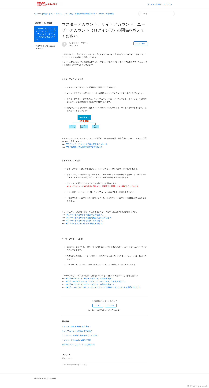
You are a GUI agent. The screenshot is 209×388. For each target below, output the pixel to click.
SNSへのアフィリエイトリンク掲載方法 (78, 344)
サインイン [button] (168, 4)
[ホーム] (49, 5)
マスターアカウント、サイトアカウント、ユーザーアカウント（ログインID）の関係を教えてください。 (46, 34)
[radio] (97, 305)
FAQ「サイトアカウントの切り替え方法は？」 (85, 223)
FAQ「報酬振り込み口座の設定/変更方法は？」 (85, 147)
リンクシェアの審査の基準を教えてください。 (81, 335)
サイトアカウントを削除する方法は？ (77, 331)
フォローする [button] (140, 43)
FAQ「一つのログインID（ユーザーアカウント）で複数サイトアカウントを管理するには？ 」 (104, 287)
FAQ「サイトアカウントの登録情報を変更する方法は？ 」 (89, 218)
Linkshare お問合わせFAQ (43, 14)
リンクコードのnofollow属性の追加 (76, 340)
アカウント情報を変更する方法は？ (46, 47)
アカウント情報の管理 (106, 14)
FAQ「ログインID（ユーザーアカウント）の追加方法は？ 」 (90, 278)
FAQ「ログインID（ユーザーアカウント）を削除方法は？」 (90, 284)
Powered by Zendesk (198, 386)
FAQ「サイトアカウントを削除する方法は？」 (85, 220)
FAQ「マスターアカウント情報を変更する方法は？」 (87, 144)
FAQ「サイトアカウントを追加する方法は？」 (85, 215)
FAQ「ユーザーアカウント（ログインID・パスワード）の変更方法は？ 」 (96, 281)
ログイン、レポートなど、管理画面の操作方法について (75, 14)
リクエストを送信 (154, 4)
